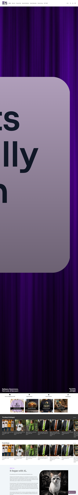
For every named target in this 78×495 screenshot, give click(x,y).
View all (74, 417)
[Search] (70, 3)
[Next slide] (75, 428)
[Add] (36, 429)
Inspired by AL (68, 396)
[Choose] (12, 429)
